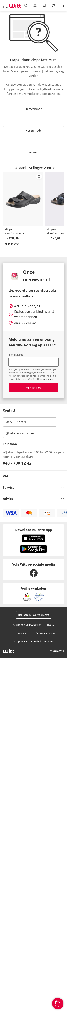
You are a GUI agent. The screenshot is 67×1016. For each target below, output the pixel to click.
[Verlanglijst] (53, 5)
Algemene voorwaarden (27, 624)
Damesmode (33, 109)
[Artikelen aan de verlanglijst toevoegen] (39, 176)
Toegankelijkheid (21, 633)
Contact (9, 410)
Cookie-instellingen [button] (42, 641)
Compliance (20, 641)
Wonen (33, 152)
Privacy (50, 624)
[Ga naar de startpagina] (15, 5)
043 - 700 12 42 (17, 463)
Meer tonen (48, 378)
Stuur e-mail (18, 423)
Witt (6, 476)
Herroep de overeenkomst (33, 614)
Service (8, 487)
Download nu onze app (33, 530)
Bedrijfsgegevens (46, 633)
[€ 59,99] (23, 199)
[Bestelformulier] (44, 5)
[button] (4, 5)
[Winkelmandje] (62, 5)
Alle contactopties (22, 433)
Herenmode (33, 131)
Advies (8, 498)
